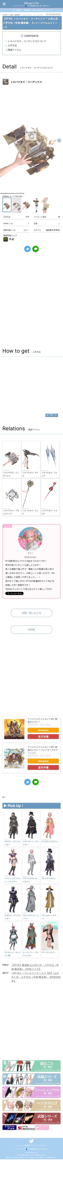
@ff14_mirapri (30, 557)
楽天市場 (43, 736)
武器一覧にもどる (31, 612)
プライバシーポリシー (39, 1145)
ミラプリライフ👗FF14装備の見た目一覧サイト (31, 1149)
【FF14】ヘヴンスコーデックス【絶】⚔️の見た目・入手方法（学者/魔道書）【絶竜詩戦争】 (36, 977)
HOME (31, 629)
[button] (59, 140)
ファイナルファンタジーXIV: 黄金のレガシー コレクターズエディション (43, 750)
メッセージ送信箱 (23, 1145)
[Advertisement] (31, 303)
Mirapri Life (31, 3)
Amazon (43, 730)
